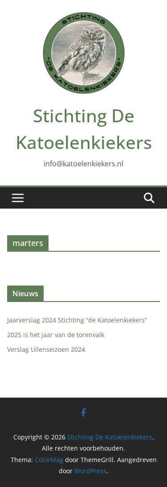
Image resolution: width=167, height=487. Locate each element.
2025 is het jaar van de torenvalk (55, 334)
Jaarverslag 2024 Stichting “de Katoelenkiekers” (77, 320)
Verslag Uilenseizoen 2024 (46, 349)
